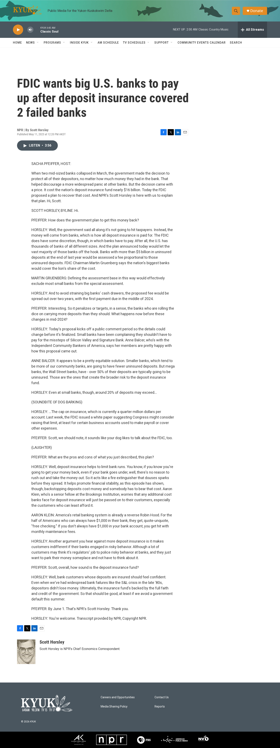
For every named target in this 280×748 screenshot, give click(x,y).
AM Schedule (108, 42)
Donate (256, 11)
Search (236, 42)
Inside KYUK (79, 42)
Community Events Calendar (202, 42)
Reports (160, 706)
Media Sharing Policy (114, 706)
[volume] (30, 29)
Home (17, 42)
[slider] (37, 29)
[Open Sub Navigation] (38, 42)
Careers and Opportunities (118, 697)
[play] (18, 29)
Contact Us (162, 697)
